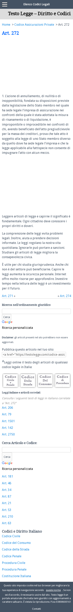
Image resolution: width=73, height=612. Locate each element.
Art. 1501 (8, 421)
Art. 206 (7, 408)
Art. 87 (6, 496)
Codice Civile (11, 536)
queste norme (53, 590)
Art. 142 (7, 428)
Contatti (36, 608)
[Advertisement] (34, 65)
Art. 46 (6, 483)
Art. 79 (6, 414)
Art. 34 (6, 490)
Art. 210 (7, 516)
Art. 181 (7, 476)
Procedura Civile (13, 563)
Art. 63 (6, 523)
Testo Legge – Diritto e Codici (39, 13)
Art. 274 (65, 296)
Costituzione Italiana (16, 576)
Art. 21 (6, 503)
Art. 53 (6, 510)
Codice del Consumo (16, 543)
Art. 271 (7, 296)
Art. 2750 (8, 434)
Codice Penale (11, 556)
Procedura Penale (14, 569)
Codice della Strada (15, 549)
